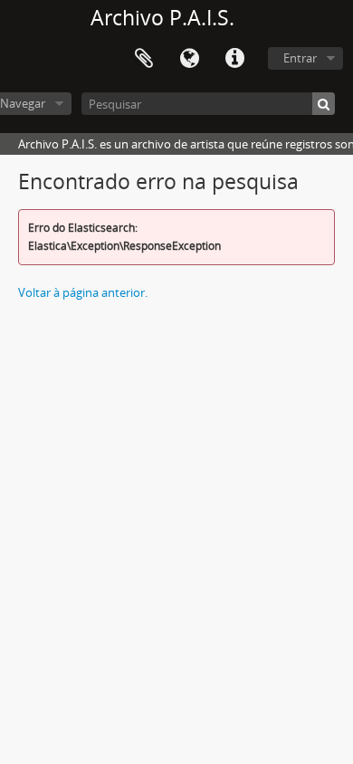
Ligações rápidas (234, 58)
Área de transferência (144, 58)
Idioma (189, 58)
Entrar (300, 58)
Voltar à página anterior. (83, 292)
